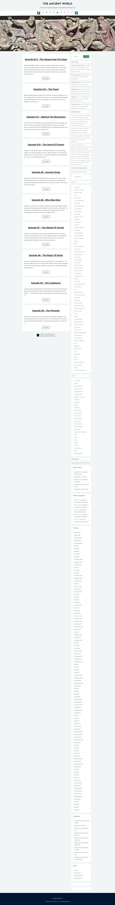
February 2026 (78, 537)
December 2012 (78, 788)
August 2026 (77, 532)
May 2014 (76, 750)
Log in (76, 870)
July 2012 (76, 801)
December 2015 (78, 702)
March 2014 (77, 756)
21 (47, 335)
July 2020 (76, 607)
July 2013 (76, 769)
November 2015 (78, 704)
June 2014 (76, 748)
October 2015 (77, 707)
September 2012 (78, 796)
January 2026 (77, 540)
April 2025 (76, 554)
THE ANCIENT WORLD (57, 4)
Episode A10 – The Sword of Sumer (46, 144)
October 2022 (77, 581)
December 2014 (78, 731)
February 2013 (78, 783)
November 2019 (78, 621)
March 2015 (77, 723)
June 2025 (76, 548)
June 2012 (76, 804)
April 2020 (76, 610)
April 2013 (76, 777)
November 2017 (78, 656)
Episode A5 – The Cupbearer (46, 282)
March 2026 (77, 535)
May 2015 (76, 721)
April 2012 (76, 809)
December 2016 (78, 675)
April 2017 (76, 672)
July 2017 (76, 664)
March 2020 (77, 613)
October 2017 (77, 659)
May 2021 (76, 597)
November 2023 (78, 562)
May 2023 (76, 572)
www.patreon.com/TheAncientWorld (80, 462)
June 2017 (76, 667)
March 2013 (77, 780)
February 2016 (78, 699)
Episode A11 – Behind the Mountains (46, 116)
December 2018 (78, 640)
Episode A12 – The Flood (46, 89)
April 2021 (76, 599)
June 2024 (76, 556)
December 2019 (78, 618)
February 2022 (78, 586)
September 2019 (78, 626)
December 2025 (78, 543)
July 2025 (76, 546)
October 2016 (77, 680)
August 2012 (77, 799)
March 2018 (77, 648)
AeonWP (68, 901)
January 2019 (77, 637)
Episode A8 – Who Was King (46, 199)
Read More (47, 79)
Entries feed (77, 873)
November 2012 (78, 791)
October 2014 (77, 737)
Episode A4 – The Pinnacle (46, 310)
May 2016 (76, 691)
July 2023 (76, 567)
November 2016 (78, 677)
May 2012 (76, 807)
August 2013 (77, 766)
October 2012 (77, 793)
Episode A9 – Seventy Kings (46, 172)
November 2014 (78, 734)
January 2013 (77, 785)
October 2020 (77, 605)
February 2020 (78, 616)
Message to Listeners (80, 825)
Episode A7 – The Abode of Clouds (46, 227)
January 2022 (77, 589)
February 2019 (78, 634)
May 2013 (76, 774)
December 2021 (78, 591)
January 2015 (77, 729)
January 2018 (77, 653)
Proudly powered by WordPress (51, 901)
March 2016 (77, 696)
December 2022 (78, 575)
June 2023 (76, 570)
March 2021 (77, 602)
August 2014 (77, 742)
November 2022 (78, 578)
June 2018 (76, 645)
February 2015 (78, 726)
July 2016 (76, 688)
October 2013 (77, 761)
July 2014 (76, 745)
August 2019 (77, 629)
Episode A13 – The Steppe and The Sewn (46, 59)
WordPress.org (78, 878)
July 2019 (76, 632)
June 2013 (76, 772)
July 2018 (76, 642)
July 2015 (76, 715)
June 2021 (76, 594)
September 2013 (78, 764)
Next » (52, 335)
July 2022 (76, 583)
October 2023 (77, 564)
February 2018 (78, 651)
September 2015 (78, 710)
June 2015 (76, 718)
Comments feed (78, 875)
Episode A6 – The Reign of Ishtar (46, 255)
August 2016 (77, 686)
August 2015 (77, 713)
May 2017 (76, 669)
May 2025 (76, 551)
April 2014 (76, 753)
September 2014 (78, 739)
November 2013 (78, 758)
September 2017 (78, 661)
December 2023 (78, 559)
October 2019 (77, 624)
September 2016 (78, 683)
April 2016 (76, 694)
